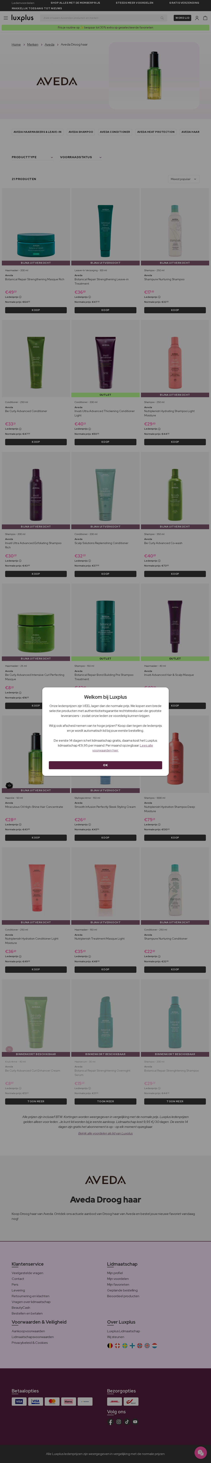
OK (105, 765)
